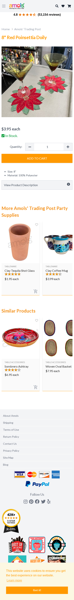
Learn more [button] (14, 580)
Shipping (8, 422)
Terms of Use (11, 429)
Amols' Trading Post (27, 29)
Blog (5, 464)
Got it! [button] (37, 590)
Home (6, 29)
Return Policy (11, 436)
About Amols (11, 415)
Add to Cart (37, 158)
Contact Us (10, 443)
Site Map (8, 457)
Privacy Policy (11, 450)
